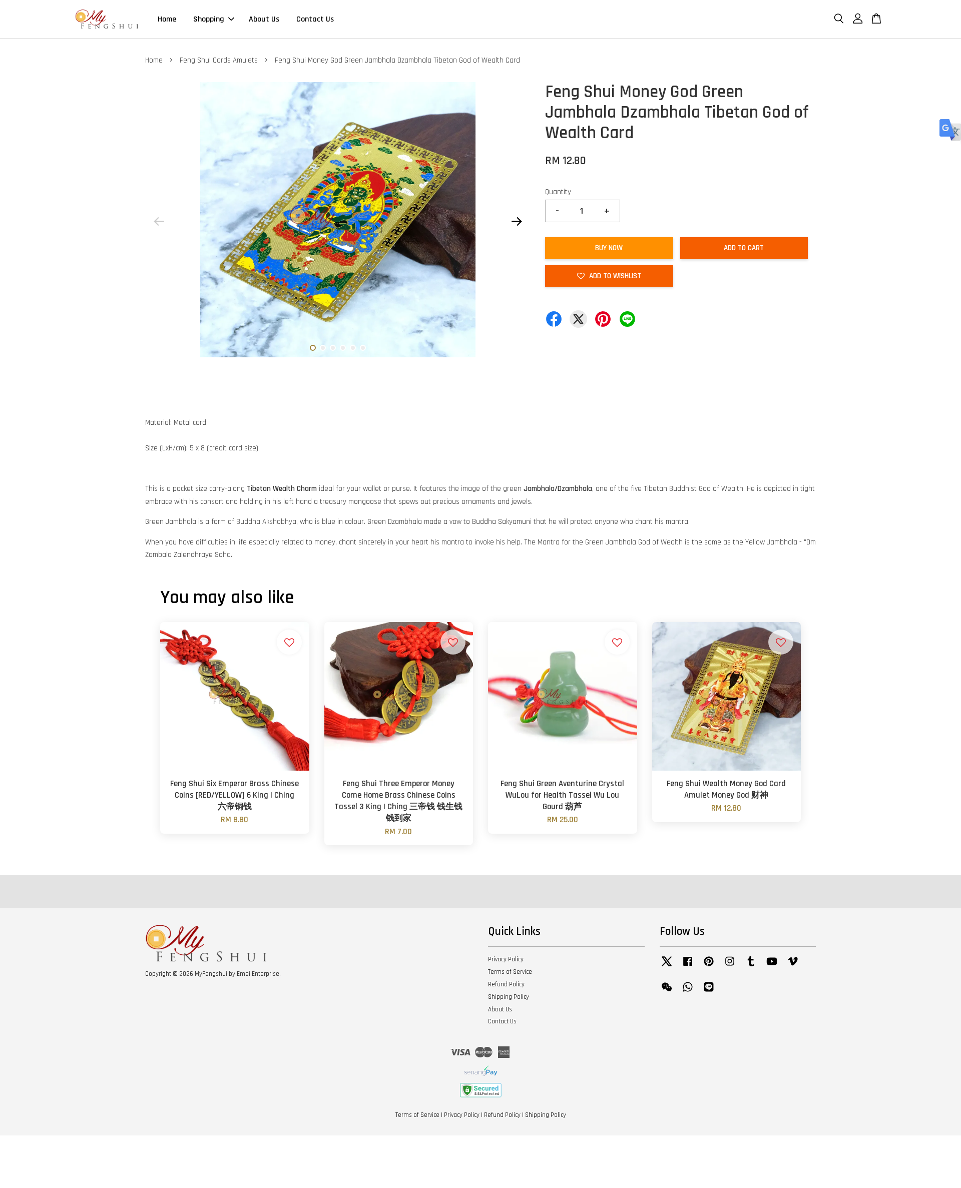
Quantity (558, 192)
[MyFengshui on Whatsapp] (688, 992)
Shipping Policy (508, 997)
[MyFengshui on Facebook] (688, 966)
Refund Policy (506, 984)
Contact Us (315, 19)
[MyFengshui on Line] (709, 992)
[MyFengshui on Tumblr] (751, 966)
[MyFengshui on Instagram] (730, 966)
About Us (264, 19)
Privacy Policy (506, 959)
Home (167, 19)
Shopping (208, 19)
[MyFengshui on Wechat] (667, 992)
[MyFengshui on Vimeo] (793, 966)
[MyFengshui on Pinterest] (709, 966)
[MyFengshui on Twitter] (667, 966)
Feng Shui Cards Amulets (219, 60)
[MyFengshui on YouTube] (772, 966)
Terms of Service (510, 972)
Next (516, 221)
